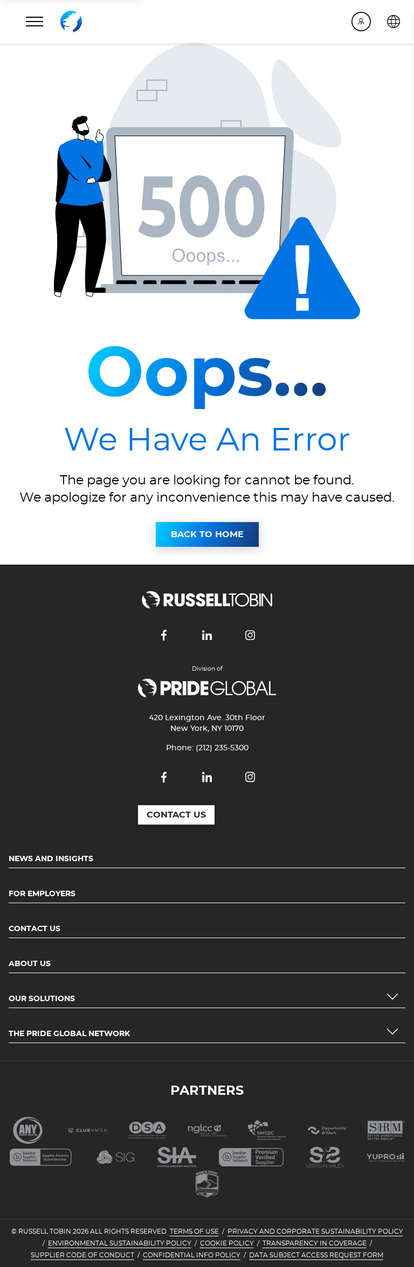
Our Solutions (42, 999)
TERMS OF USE (194, 1231)
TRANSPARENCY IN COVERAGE (315, 1243)
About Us (30, 964)
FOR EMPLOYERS (42, 894)
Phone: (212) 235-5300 (207, 748)
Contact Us (34, 929)
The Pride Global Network (69, 1034)
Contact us (176, 815)
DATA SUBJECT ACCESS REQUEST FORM (316, 1255)
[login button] (361, 21)
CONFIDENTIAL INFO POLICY (191, 1255)
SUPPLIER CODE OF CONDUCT (82, 1255)
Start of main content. (47, 49)
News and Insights (51, 859)
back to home (207, 534)
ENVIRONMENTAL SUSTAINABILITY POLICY (119, 1243)
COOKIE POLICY (227, 1243)
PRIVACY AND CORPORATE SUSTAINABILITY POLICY (315, 1231)
